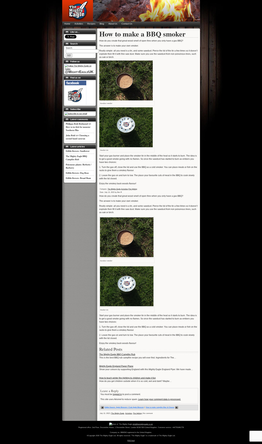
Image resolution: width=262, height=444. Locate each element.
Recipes (91, 24)
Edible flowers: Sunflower (77, 151)
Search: (69, 48)
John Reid (70, 135)
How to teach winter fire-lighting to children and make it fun (127, 378)
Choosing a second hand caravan (77, 137)
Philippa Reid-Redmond (77, 123)
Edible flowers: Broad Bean (78, 178)
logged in (117, 394)
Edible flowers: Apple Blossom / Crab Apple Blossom (124, 407)
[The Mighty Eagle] (75, 104)
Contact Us (127, 24)
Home (67, 24)
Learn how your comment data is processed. (159, 399)
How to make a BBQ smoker (142, 33)
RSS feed (131, 441)
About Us (112, 24)
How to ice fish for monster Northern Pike (78, 129)
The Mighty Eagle (114, 189)
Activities (79, 24)
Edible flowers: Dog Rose (77, 172)
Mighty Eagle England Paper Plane (116, 366)
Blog (102, 24)
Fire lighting (133, 189)
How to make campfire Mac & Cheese (160, 407)
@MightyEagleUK (79, 72)
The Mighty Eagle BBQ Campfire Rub (117, 354)
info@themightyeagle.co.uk (143, 424)
